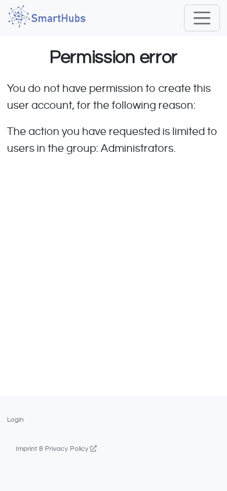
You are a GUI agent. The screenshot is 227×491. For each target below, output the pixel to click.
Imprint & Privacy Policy (53, 448)
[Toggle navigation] (202, 18)
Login (15, 419)
